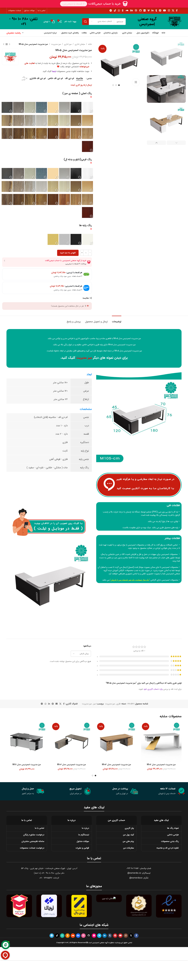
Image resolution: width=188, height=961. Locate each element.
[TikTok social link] (115, 10)
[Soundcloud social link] (126, 10)
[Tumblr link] (156, 10)
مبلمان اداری (80, 44)
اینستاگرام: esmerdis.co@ (138, 873)
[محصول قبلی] (9, 44)
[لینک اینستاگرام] (169, 10)
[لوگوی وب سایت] (175, 21)
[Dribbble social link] (136, 10)
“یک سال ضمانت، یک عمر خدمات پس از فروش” (130, 580)
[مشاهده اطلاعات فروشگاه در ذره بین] (109, 898)
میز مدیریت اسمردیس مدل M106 (71, 764)
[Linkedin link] (153, 10)
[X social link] (173, 10)
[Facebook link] (177, 10)
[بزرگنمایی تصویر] (136, 82)
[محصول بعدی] (3, 44)
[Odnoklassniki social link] (122, 10)
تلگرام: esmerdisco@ (138, 877)
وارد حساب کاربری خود (153, 689)
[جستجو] (85, 21)
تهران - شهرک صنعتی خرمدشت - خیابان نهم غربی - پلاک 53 (46, 868)
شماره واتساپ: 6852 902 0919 (139, 868)
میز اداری (68, 44)
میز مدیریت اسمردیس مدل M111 (26, 764)
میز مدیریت (56, 44)
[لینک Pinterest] (160, 10)
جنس (89, 78)
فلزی (118, 703)
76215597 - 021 (45, 877)
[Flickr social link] (144, 10)
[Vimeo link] (149, 10)
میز (94, 703)
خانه (90, 44)
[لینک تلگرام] (111, 10)
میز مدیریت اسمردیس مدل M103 (116, 764)
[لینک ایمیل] (56, 704)
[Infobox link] (147, 22)
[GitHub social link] (140, 10)
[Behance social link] (131, 10)
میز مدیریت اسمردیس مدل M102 (161, 764)
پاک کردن (23, 78)
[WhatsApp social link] (119, 10)
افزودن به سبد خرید (68, 252)
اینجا (54, 71)
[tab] (116, 320)
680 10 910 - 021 (48, 873)
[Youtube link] (164, 10)
